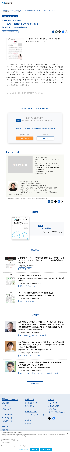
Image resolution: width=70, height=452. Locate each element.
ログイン (45, 138)
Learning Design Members (12, 10)
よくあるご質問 (53, 406)
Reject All (34, 449)
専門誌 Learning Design (32, 10)
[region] (35, 441)
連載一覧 (5, 430)
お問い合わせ (52, 409)
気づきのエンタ (13, 31)
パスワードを (56, 412)
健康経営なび (29, 406)
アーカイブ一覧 (7, 418)
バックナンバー (7, 406)
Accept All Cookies (46, 449)
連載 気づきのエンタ (10, 16)
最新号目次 (5, 403)
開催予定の (9, 421)
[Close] (67, 434)
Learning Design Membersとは (34, 416)
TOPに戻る (35, 383)
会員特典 (28, 423)
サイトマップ (52, 403)
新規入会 (28, 420)
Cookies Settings (23, 449)
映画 (4, 31)
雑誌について (6, 409)
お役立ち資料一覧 (31, 403)
